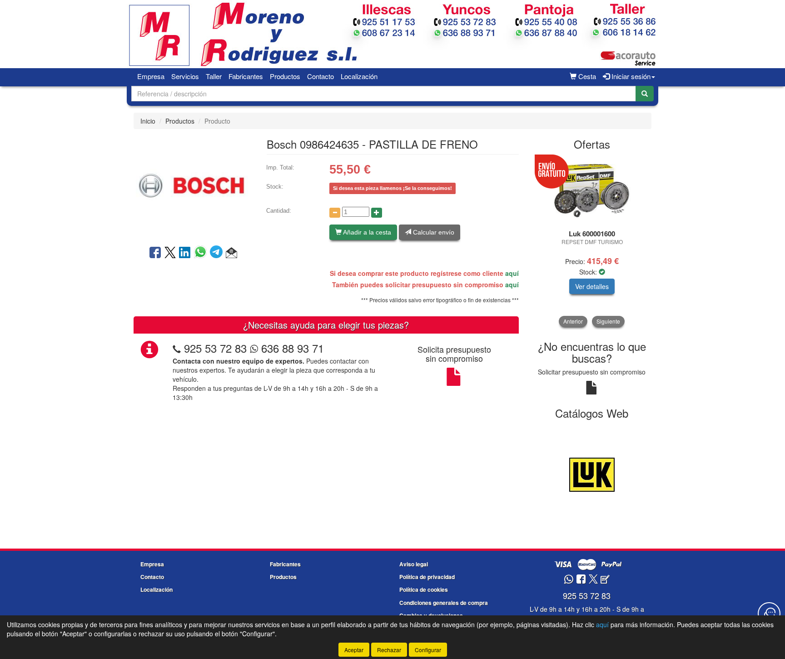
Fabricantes (246, 76)
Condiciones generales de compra (443, 603)
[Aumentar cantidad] (376, 213)
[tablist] (592, 242)
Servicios (185, 76)
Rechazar (389, 650)
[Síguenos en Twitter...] (593, 579)
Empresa (150, 76)
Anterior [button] (573, 321)
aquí (512, 273)
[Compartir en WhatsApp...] (202, 253)
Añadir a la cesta (366, 232)
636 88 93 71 (291, 348)
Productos (285, 76)
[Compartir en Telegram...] (218, 253)
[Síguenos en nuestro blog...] (605, 579)
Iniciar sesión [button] (630, 76)
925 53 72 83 (215, 348)
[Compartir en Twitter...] (170, 253)
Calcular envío (432, 232)
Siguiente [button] (608, 321)
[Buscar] (645, 93)
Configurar (428, 650)
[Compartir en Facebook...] (155, 253)
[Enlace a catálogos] (592, 473)
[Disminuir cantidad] (334, 213)
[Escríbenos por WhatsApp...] (568, 579)
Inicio (147, 120)
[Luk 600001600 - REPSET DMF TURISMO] (592, 190)
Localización (359, 76)
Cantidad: (278, 210)
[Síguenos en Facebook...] (581, 579)
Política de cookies (423, 589)
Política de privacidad (427, 577)
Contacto (320, 76)
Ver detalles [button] (592, 286)
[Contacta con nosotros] (769, 613)
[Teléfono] (177, 348)
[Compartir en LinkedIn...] (185, 253)
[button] (231, 253)
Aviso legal (413, 564)
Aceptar (353, 650)
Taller (214, 76)
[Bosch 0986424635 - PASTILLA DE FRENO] (193, 186)
